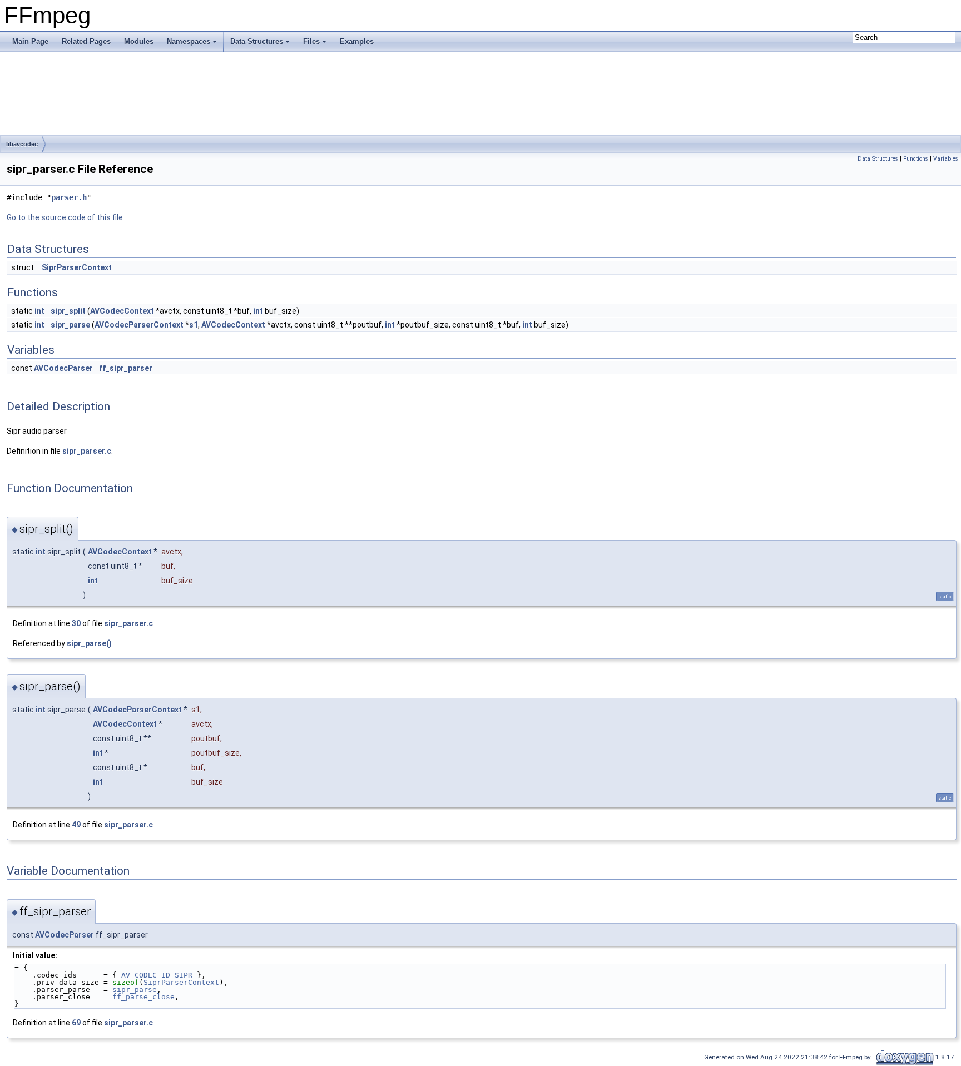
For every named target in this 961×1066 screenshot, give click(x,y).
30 (76, 623)
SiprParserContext (77, 267)
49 (76, 824)
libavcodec (22, 144)
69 (76, 1022)
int (39, 310)
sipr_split (68, 310)
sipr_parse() (89, 643)
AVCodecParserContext (139, 324)
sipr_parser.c (86, 451)
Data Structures (256, 41)
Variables (945, 158)
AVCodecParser (63, 368)
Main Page (30, 41)
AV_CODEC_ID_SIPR (156, 975)
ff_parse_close (143, 997)
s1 (193, 324)
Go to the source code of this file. (66, 217)
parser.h (69, 197)
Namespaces (188, 41)
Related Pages (86, 41)
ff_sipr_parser (125, 368)
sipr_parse (70, 324)
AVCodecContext (122, 310)
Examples (357, 41)
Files (311, 41)
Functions (915, 158)
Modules (138, 41)
